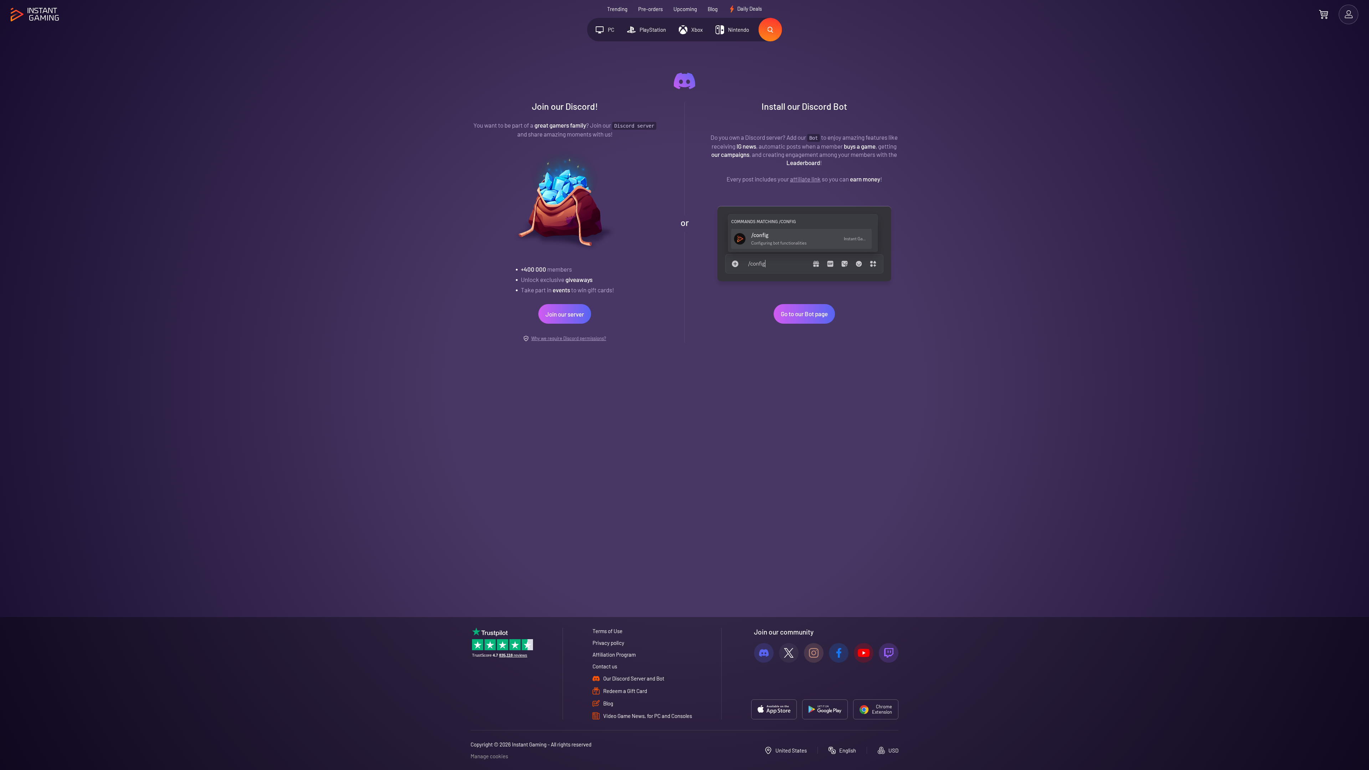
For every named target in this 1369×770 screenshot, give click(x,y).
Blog (713, 9)
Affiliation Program (614, 654)
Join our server (564, 314)
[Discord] (764, 653)
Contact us (605, 666)
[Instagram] (814, 653)
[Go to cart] (1323, 14)
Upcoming (685, 9)
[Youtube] (863, 653)
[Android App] (825, 709)
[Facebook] (838, 653)
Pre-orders (650, 9)
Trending (617, 9)
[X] (789, 653)
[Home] (35, 15)
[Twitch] (888, 653)
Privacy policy (608, 643)
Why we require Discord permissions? (568, 338)
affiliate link (805, 179)
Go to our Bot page (804, 313)
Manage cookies (489, 756)
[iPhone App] (774, 709)
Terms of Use (607, 631)
